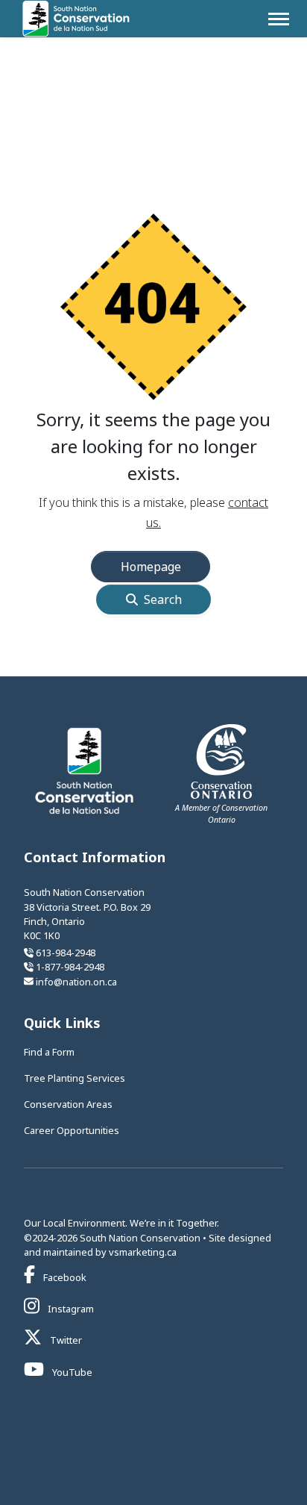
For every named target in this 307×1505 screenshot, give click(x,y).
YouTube (71, 1372)
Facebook (63, 1277)
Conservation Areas (68, 1104)
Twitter (65, 1340)
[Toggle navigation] (278, 19)
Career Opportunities (71, 1130)
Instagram (69, 1308)
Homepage (151, 566)
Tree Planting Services (74, 1078)
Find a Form (49, 1052)
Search (163, 599)
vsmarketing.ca (143, 1252)
